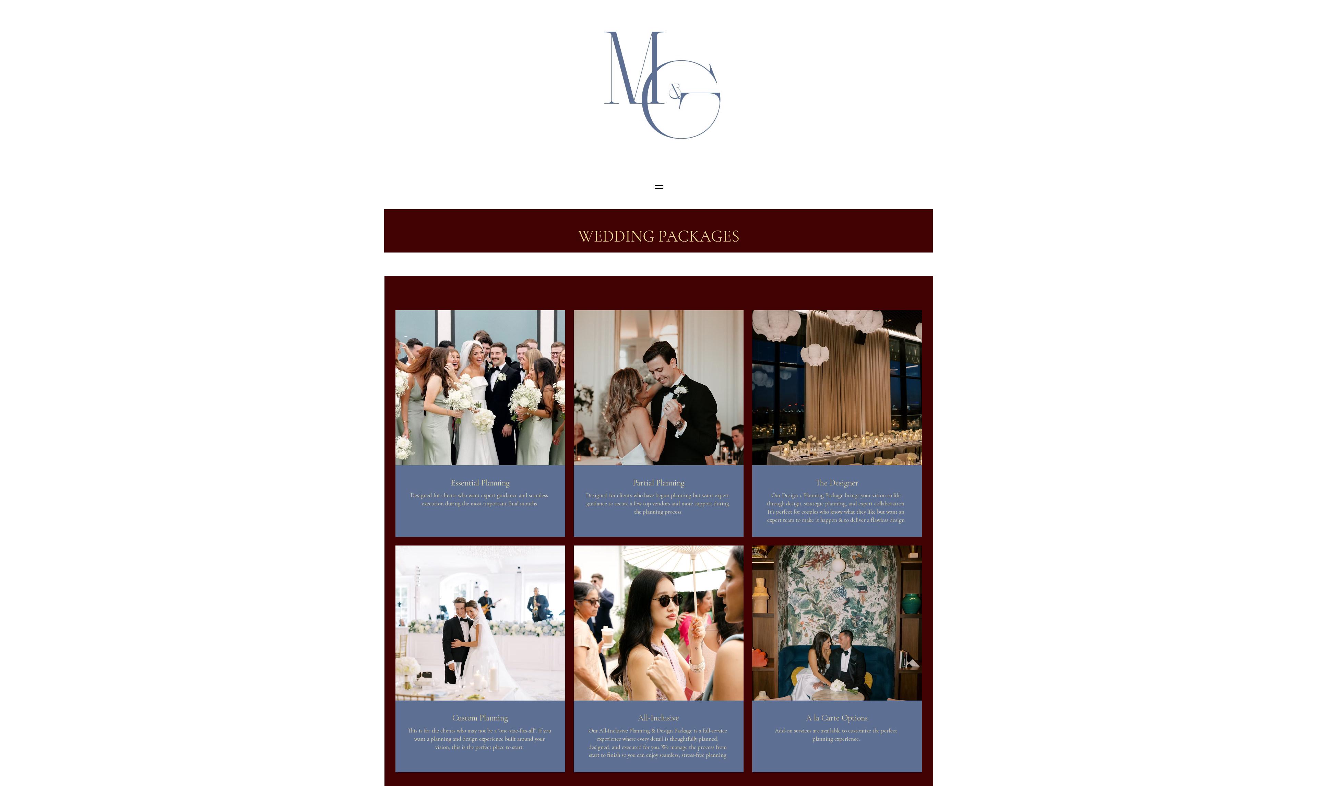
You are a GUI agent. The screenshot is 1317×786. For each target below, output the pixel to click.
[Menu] (659, 187)
